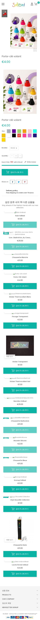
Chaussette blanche (20, 257)
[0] (35, 4)
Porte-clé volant (20, 277)
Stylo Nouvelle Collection (20, 500)
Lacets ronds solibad (20, 565)
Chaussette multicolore (20, 421)
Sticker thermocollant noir (20, 381)
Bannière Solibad (20, 401)
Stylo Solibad (20, 216)
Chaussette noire (20, 545)
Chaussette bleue (20, 460)
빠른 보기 (9, 232)
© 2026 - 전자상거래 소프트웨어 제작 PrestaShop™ (20, 614)
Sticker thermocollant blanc (20, 297)
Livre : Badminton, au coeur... (20, 237)
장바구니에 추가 (16, 172)
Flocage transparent (20, 316)
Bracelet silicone (20, 441)
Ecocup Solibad (20, 480)
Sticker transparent (20, 362)
